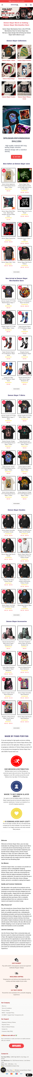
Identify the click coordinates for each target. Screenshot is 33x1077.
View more (16, 272)
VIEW (8, 180)
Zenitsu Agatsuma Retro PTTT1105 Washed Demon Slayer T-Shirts (24, 468)
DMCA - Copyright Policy (8, 1012)
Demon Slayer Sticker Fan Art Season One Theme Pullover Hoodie (24, 556)
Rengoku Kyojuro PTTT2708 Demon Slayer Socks (24, 353)
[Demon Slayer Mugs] (9, 70)
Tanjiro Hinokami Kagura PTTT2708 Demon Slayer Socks (8, 353)
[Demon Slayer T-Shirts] (9, 52)
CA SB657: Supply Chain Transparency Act (12, 1015)
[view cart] (31, 5)
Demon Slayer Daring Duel (8, 238)
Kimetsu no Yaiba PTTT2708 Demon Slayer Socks (8, 379)
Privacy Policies (6, 1010)
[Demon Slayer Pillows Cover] (24, 88)
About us (4, 1006)
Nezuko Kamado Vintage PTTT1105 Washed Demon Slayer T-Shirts (8, 443)
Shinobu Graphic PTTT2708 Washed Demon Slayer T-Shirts (8, 302)
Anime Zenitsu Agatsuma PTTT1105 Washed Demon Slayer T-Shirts (8, 185)
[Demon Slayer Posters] (9, 88)
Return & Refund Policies (8, 1026)
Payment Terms (6, 1024)
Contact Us (4, 1029)
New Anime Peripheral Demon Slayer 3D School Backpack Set (24, 643)
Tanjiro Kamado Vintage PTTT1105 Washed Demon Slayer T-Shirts (8, 468)
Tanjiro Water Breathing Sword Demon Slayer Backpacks (8, 669)
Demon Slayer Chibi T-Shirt (8, 262)
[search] (26, 5)
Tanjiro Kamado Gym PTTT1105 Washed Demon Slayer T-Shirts (24, 443)
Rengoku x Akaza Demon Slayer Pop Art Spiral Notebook (8, 718)
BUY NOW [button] (17, 156)
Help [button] (30, 1075)
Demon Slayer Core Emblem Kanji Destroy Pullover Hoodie (24, 581)
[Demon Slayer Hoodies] (24, 52)
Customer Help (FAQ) (7, 1031)
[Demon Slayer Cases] (24, 70)
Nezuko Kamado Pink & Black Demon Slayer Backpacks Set (25, 379)
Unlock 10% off (3, 1070)
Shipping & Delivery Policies (9, 1022)
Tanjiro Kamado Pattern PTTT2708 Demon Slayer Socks (24, 328)
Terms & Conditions (7, 1008)
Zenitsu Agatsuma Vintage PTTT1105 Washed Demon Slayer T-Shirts (24, 494)
